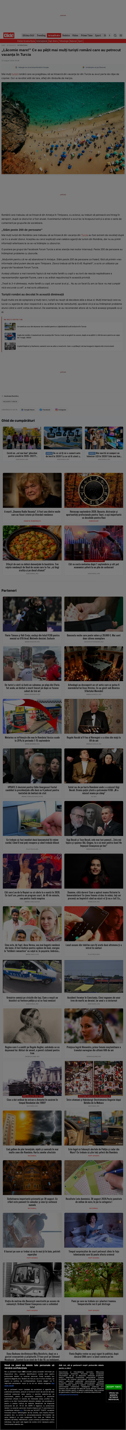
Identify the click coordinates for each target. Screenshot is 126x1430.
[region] (63, 1395)
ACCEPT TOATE (114, 1387)
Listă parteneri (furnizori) (68, 1395)
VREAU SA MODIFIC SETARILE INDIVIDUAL (113, 1396)
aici (21, 1410)
